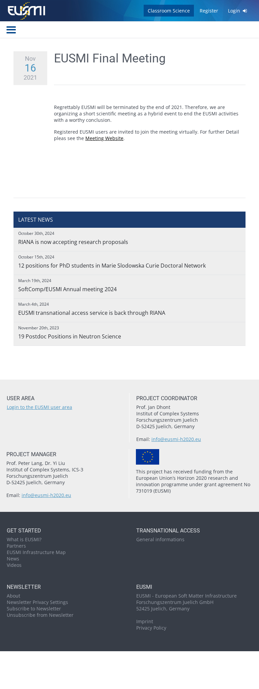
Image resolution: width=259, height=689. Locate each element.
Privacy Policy (151, 628)
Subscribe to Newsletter (34, 608)
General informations (160, 539)
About (13, 595)
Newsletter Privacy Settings (37, 602)
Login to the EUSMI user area (39, 407)
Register (209, 10)
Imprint (144, 621)
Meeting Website (104, 138)
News (13, 558)
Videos (14, 565)
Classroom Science (169, 10)
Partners (16, 546)
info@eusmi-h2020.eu (176, 439)
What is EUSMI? (24, 539)
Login (234, 10)
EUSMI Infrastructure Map (36, 552)
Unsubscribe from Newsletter (40, 615)
